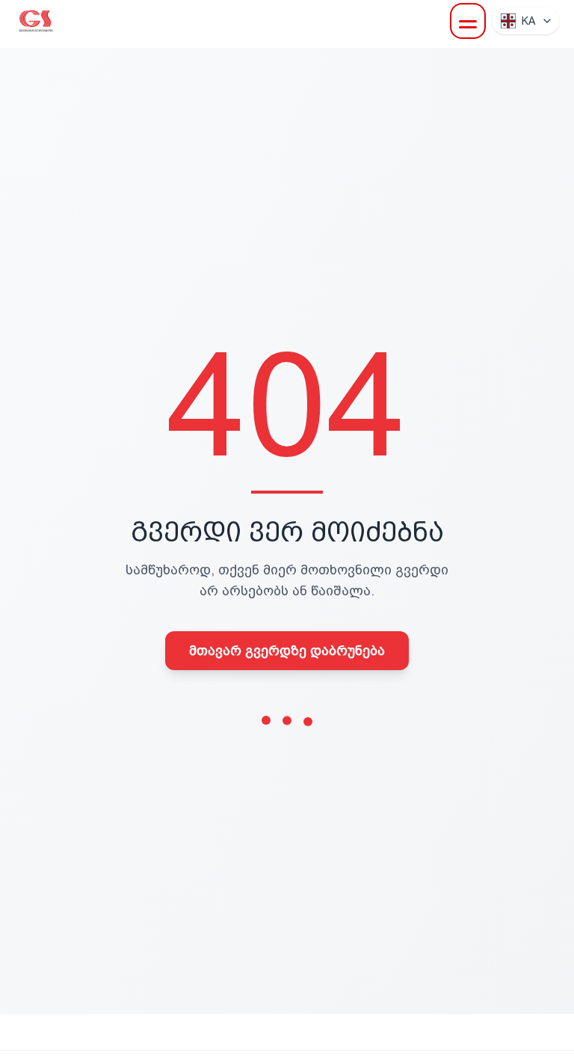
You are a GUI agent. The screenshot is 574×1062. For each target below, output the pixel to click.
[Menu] (468, 21)
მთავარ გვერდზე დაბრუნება (287, 650)
